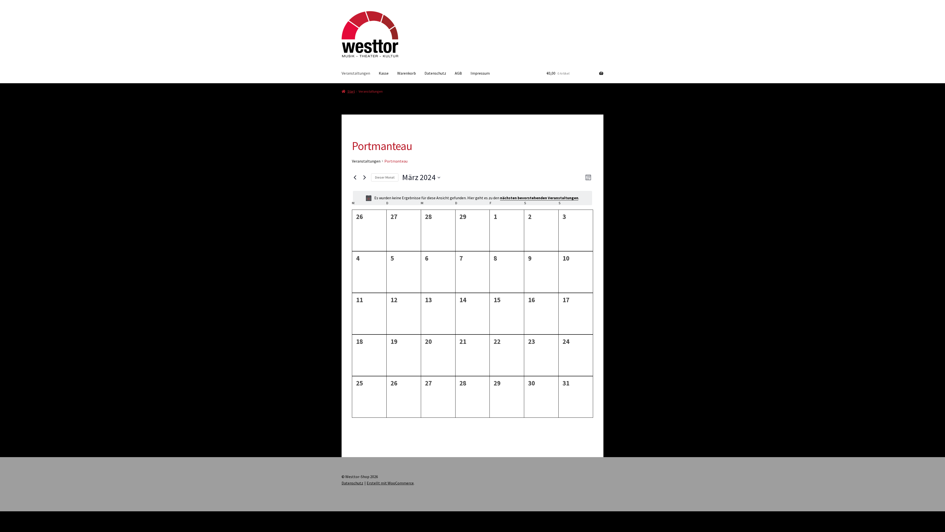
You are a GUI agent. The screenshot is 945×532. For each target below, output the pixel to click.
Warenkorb (406, 73)
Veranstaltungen (356, 73)
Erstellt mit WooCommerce (390, 483)
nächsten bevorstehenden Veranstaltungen (539, 197)
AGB (458, 73)
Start (351, 91)
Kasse (384, 73)
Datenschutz (435, 73)
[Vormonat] (355, 178)
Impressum (480, 73)
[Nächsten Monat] (364, 178)
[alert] (472, 198)
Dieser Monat (384, 177)
